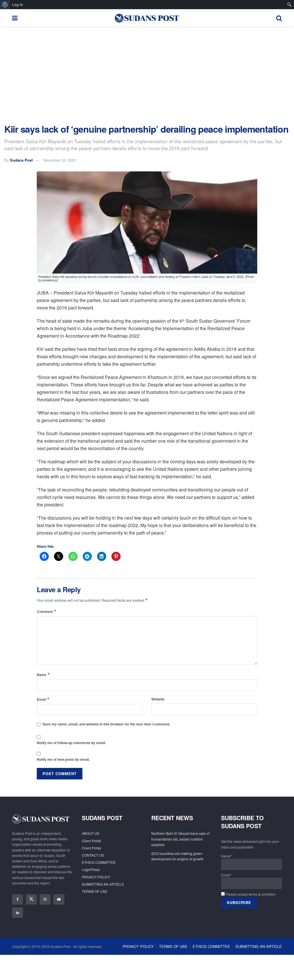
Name (43, 674)
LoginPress (91, 869)
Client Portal (91, 840)
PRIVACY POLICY (96, 876)
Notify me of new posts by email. (63, 759)
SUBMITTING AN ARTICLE (103, 884)
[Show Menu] (15, 17)
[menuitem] (5, 4)
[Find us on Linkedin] (17, 912)
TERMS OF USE (94, 891)
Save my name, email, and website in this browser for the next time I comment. (106, 724)
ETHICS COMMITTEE (99, 862)
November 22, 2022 (59, 160)
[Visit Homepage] (146, 18)
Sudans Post (21, 160)
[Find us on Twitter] (31, 899)
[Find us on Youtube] (58, 899)
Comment (47, 611)
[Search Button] (279, 17)
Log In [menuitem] (17, 4)
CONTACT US (93, 855)
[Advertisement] (147, 75)
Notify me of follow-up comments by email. (71, 742)
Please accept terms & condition (250, 894)
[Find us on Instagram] (45, 899)
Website (158, 699)
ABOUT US (90, 833)
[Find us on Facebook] (17, 899)
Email (43, 699)
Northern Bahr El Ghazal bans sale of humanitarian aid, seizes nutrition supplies (180, 839)
